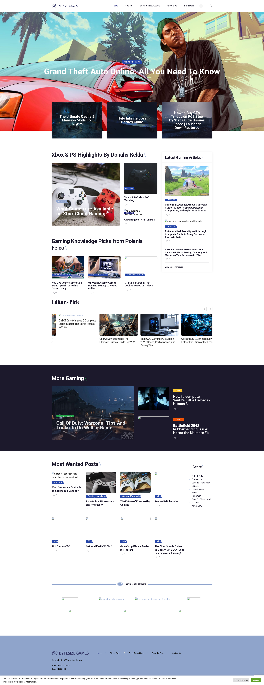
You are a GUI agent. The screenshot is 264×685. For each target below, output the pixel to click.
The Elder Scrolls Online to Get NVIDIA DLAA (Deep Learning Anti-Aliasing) (169, 549)
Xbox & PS (135, 62)
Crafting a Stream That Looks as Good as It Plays (139, 284)
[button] (210, 309)
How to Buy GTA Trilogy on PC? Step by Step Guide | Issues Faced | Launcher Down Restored (187, 120)
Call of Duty (197, 476)
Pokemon (171, 200)
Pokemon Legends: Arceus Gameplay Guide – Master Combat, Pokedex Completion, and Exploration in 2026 (186, 207)
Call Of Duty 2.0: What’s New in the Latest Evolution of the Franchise (152, 340)
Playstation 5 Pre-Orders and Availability (100, 503)
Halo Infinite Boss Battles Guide (132, 120)
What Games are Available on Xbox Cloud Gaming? (84, 211)
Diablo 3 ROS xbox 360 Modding (136, 199)
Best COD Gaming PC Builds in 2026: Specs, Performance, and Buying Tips (110, 342)
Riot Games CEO (61, 546)
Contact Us (197, 479)
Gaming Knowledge (61, 274)
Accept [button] (256, 680)
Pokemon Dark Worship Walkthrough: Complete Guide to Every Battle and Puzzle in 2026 (186, 234)
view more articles (174, 267)
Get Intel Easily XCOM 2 (99, 546)
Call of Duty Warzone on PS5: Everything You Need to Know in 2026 (192, 324)
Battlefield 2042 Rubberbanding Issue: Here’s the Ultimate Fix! (191, 429)
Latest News (198, 489)
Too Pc (127, 62)
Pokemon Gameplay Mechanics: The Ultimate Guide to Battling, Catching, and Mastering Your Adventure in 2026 (186, 252)
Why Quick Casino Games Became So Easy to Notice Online (102, 285)
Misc (159, 496)
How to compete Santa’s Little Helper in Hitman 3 (191, 400)
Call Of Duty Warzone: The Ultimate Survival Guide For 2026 (70, 340)
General (195, 486)
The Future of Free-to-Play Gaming (135, 503)
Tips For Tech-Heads (202, 499)
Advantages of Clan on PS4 (139, 219)
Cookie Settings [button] (241, 680)
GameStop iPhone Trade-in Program (134, 548)
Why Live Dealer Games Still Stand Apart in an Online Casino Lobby (67, 285)
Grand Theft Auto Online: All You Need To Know (132, 71)
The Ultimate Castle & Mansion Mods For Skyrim (77, 120)
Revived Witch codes (166, 501)
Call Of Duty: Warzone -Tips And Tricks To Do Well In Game (90, 425)
